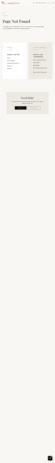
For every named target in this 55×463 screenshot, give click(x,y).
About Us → (10, 66)
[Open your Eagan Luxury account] (33, 2)
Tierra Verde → (37, 62)
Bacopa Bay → (37, 65)
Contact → (10, 68)
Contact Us (21, 107)
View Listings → (11, 60)
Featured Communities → (13, 63)
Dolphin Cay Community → (40, 60)
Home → (9, 58)
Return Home (33, 107)
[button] (50, 458)
